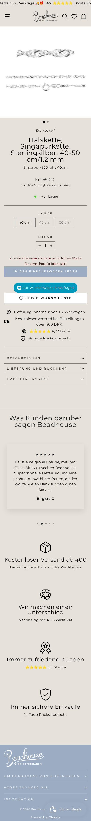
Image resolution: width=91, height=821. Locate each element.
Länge (45, 213)
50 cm (64, 222)
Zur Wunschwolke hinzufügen (48, 288)
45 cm (44, 222)
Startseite (44, 130)
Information (19, 799)
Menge (45, 236)
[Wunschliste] (74, 16)
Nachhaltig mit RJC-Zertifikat (46, 620)
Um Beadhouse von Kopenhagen (42, 776)
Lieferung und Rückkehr (37, 368)
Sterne (60, 667)
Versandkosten (58, 185)
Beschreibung (24, 358)
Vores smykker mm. (26, 787)
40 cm (24, 222)
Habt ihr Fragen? (28, 379)
